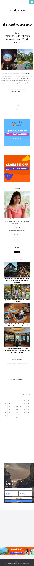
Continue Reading (17, 91)
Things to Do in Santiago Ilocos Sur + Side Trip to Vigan (17, 39)
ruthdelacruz (17, 10)
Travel (17, 33)
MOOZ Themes (13, 563)
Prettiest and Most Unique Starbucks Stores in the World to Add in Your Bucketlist (17, 280)
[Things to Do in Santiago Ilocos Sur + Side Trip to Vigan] (17, 59)
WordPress (27, 563)
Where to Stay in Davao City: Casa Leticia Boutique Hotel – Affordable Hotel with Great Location (17, 350)
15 (24, 406)
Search (17, 247)
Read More (17, 235)
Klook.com (8, 363)
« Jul (16, 418)
